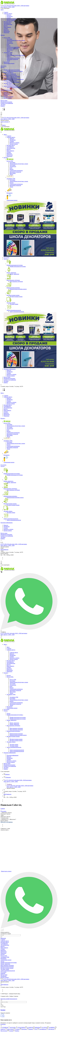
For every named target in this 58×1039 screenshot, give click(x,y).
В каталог (3, 1024)
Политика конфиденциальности (9, 998)
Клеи (8, 44)
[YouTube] (4, 108)
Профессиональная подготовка (12, 69)
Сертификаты (7, 23)
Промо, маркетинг (8, 72)
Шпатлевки (10, 49)
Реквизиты (6, 32)
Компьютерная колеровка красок (15, 79)
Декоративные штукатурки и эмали (16, 40)
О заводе (6, 12)
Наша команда (7, 27)
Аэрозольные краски (9, 63)
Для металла (10, 43)
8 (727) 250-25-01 (14, 544)
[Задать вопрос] (30, 256)
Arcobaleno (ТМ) (8, 52)
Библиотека (7, 31)
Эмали (8, 51)
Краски (8, 45)
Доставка (3, 104)
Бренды (6, 25)
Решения (3, 973)
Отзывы (9, 17)
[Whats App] (4, 110)
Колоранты (6, 62)
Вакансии (6, 29)
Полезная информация (6, 90)
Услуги (2, 67)
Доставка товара (8, 83)
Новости (9, 15)
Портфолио (10, 16)
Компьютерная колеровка (10, 78)
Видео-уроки (4, 100)
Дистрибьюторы (8, 24)
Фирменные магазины (6, 102)
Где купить (3, 66)
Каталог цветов (11, 20)
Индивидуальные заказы (10, 80)
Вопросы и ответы (11, 19)
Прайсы (3, 106)
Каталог (3, 35)
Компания (3, 938)
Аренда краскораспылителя (11, 86)
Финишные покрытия (12, 48)
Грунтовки (9, 39)
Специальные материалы (13, 47)
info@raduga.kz (4, 549)
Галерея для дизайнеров (7, 103)
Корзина (3, 1010)
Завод (2, 9)
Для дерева (9, 41)
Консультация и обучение (10, 75)
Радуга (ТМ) (7, 37)
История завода (8, 21)
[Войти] (1, 114)
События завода (8, 13)
